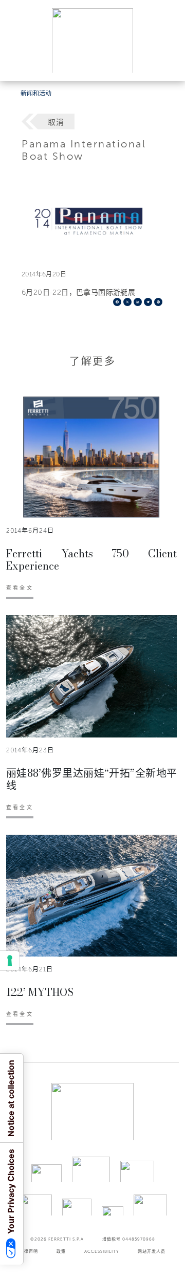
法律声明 (29, 1251)
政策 (61, 1251)
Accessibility (101, 1251)
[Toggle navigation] (165, 63)
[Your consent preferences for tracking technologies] (10, 960)
